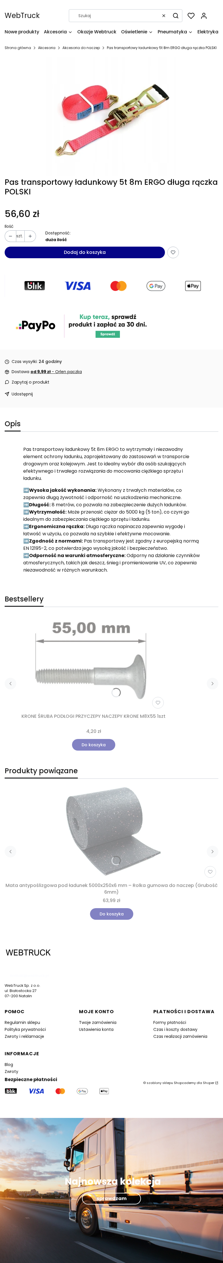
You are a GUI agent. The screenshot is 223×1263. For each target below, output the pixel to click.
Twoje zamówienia (97, 1022)
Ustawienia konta (96, 1029)
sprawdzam (112, 1198)
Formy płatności (169, 1022)
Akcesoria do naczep (81, 47)
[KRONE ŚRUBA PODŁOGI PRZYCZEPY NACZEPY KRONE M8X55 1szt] (93, 663)
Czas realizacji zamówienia (180, 1036)
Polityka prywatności (25, 1029)
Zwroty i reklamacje (24, 1036)
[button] (175, 16)
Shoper (208, 1082)
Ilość (9, 226)
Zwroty (11, 1071)
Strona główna (18, 47)
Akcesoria (46, 47)
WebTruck (22, 15)
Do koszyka (94, 745)
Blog (9, 1064)
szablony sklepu (160, 1082)
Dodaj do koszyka (85, 252)
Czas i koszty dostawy (175, 1029)
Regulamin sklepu (22, 1022)
